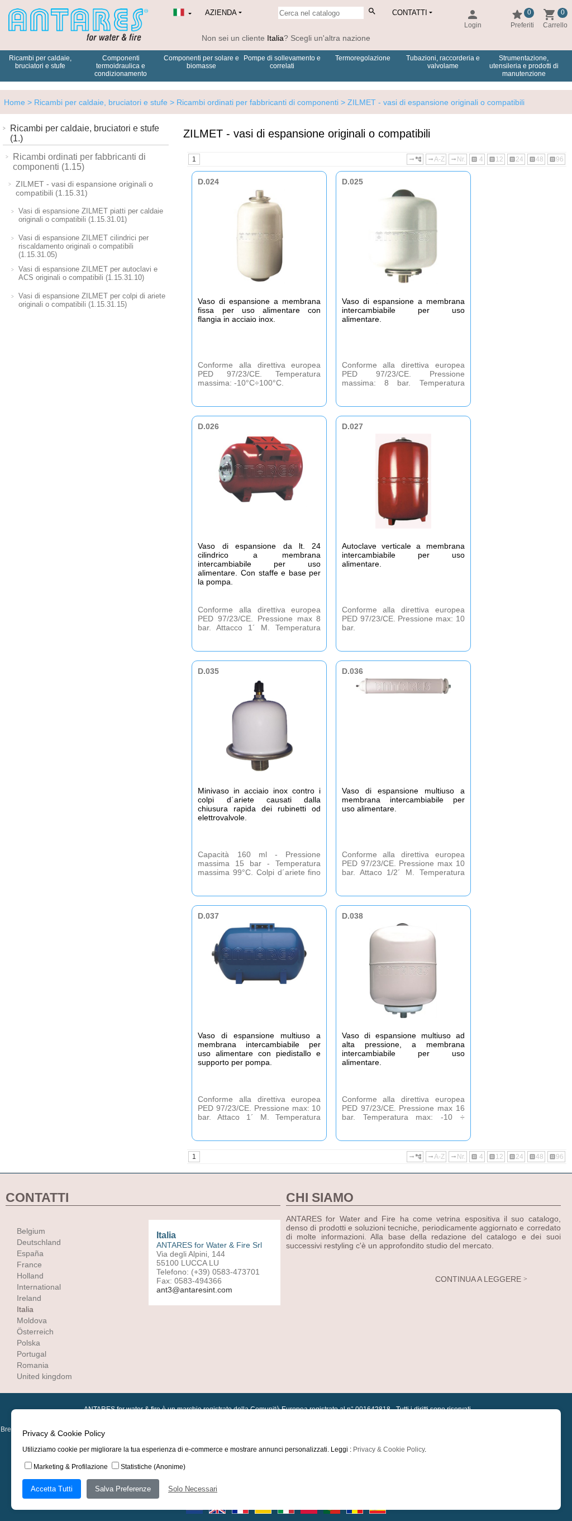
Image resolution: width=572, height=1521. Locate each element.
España (30, 1253)
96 (556, 159)
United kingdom (44, 1376)
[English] (218, 1517)
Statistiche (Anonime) (153, 1467)
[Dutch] (195, 1517)
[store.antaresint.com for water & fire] (78, 38)
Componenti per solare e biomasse (201, 62)
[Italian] (286, 1517)
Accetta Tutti (52, 1489)
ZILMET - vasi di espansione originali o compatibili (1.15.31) (84, 188)
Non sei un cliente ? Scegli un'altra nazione (286, 38)
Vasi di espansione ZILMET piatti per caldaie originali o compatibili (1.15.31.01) (90, 215)
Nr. (457, 159)
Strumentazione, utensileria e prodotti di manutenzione (524, 66)
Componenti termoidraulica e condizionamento (120, 66)
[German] (263, 1517)
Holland (30, 1275)
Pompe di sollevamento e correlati (282, 62)
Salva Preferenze (123, 1489)
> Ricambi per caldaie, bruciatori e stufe (96, 102)
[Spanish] (377, 1517)
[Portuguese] (332, 1517)
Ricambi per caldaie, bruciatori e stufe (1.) (84, 133)
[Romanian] (355, 1517)
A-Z (436, 159)
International (39, 1286)
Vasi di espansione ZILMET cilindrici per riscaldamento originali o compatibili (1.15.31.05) (83, 246)
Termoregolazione (362, 58)
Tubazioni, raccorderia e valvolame (443, 62)
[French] (241, 1517)
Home (14, 102)
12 (496, 159)
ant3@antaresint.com (194, 1289)
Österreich (35, 1331)
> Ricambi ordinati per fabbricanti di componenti (253, 102)
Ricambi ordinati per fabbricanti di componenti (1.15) (79, 162)
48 (536, 159)
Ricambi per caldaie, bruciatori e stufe (40, 62)
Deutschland (39, 1242)
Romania (33, 1365)
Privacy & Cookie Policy (389, 1449)
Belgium (31, 1231)
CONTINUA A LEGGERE (478, 1279)
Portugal (31, 1353)
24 (516, 159)
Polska (28, 1342)
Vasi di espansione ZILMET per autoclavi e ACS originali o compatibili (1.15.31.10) (88, 273)
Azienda (221, 12)
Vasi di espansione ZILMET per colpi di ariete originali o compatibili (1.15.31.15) (91, 300)
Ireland (29, 1298)
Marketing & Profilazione (71, 1467)
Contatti (409, 12)
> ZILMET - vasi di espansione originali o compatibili (432, 102)
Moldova (32, 1320)
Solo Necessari (192, 1489)
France (29, 1264)
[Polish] (309, 1517)
